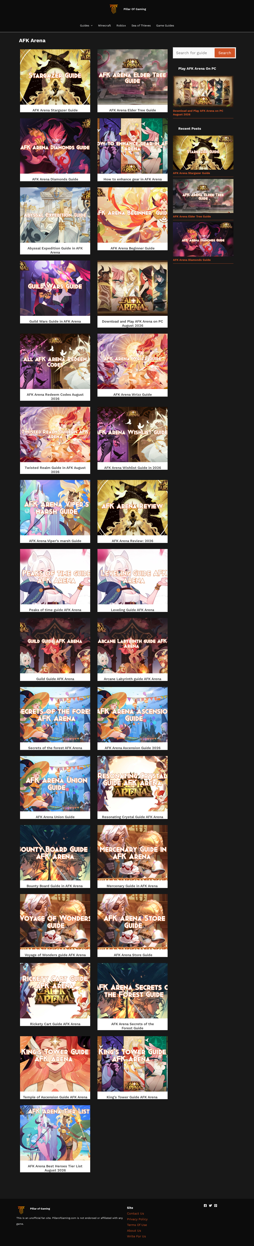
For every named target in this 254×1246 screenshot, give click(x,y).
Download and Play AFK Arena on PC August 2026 (132, 323)
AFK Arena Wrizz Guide (132, 394)
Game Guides (165, 25)
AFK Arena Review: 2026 (132, 541)
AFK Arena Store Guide (132, 955)
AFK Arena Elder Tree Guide (132, 110)
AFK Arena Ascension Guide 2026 (133, 748)
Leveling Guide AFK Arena (132, 610)
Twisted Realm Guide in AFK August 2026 (55, 470)
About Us (134, 1230)
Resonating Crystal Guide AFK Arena (132, 817)
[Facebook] (205, 1205)
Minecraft (104, 25)
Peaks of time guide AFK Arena (55, 610)
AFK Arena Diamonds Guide (55, 179)
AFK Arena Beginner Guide (133, 248)
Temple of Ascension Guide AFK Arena (55, 1097)
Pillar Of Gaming (135, 9)
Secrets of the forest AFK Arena (55, 748)
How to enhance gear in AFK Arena (133, 179)
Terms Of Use (137, 1225)
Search (224, 53)
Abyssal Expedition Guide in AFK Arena (55, 250)
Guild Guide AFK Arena (55, 679)
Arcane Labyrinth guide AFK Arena (132, 679)
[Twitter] (210, 1205)
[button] (91, 25)
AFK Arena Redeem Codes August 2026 (55, 396)
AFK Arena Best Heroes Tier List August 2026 (55, 1168)
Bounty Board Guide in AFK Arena (55, 886)
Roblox (121, 25)
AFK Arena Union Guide (55, 817)
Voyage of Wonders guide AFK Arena (55, 955)
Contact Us (135, 1213)
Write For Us (136, 1236)
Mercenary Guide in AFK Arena (133, 886)
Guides (84, 25)
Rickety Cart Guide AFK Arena (55, 1024)
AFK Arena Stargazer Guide (55, 110)
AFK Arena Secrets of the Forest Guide (132, 1026)
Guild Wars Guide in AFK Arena (55, 321)
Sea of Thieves (141, 25)
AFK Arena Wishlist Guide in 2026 (132, 468)
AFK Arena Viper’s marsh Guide (55, 541)
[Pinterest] (215, 1205)
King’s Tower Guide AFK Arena (132, 1097)
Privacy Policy (137, 1219)
